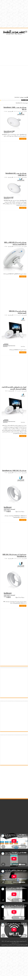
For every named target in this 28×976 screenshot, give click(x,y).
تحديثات (21, 97)
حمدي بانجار (23, 111)
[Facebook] (16, 943)
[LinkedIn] (13, 943)
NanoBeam (10, 111)
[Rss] (18, 943)
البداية (25, 97)
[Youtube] (12, 943)
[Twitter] (15, 943)
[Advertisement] (14, 50)
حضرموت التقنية (14, 31)
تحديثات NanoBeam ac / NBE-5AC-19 (14, 470)
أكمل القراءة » (22, 138)
